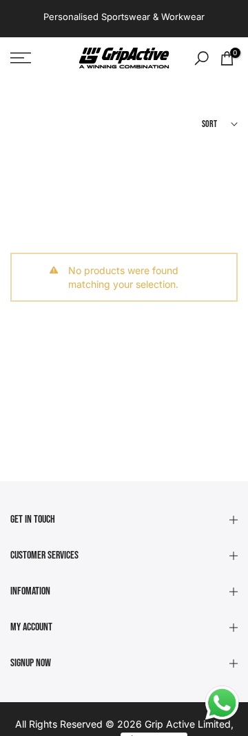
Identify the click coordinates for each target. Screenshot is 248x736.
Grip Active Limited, (189, 724)
